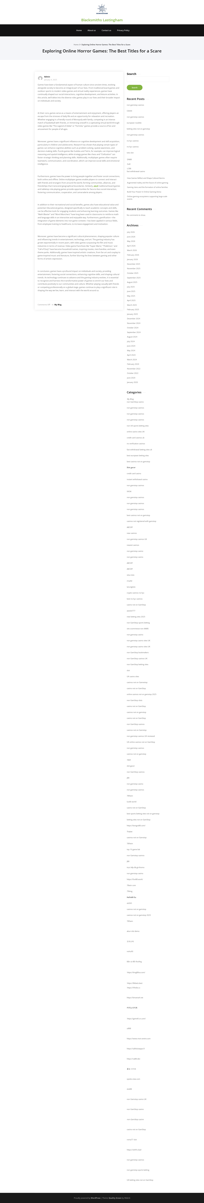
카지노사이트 (132, 1007)
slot (128, 670)
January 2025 (132, 314)
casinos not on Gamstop (137, 730)
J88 (128, 861)
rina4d (129, 581)
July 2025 (131, 287)
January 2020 (132, 382)
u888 (129, 1028)
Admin (47, 76)
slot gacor (131, 766)
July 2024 (131, 341)
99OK (129, 491)
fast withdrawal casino (136, 171)
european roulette (134, 123)
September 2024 (134, 332)
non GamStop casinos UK (137, 658)
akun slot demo (133, 931)
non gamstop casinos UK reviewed (141, 736)
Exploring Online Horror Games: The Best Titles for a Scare (106, 44)
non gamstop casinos (135, 105)
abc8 (96, 186)
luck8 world (131, 801)
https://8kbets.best (134, 983)
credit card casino (134, 473)
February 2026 (133, 255)
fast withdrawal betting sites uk (139, 449)
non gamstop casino (135, 551)
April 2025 (131, 300)
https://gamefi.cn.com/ (136, 1018)
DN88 (129, 159)
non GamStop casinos (135, 724)
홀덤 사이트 (131, 1069)
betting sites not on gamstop (138, 129)
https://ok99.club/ (134, 1150)
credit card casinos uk (135, 437)
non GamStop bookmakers (138, 652)
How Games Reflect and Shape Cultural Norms (146, 178)
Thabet (129, 831)
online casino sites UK (135, 431)
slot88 (129, 1089)
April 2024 (131, 355)
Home (79, 30)
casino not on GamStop (136, 605)
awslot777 (131, 611)
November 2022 (133, 368)
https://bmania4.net (135, 997)
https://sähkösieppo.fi (136, 1048)
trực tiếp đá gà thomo (135, 867)
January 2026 (132, 259)
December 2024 (133, 318)
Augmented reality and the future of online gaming (147, 182)
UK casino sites (133, 676)
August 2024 (132, 337)
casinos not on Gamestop (137, 682)
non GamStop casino (135, 402)
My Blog (57, 304)
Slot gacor (131, 467)
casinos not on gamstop (136, 712)
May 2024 (131, 350)
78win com (131, 885)
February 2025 (133, 309)
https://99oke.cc (133, 987)
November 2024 (133, 323)
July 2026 (131, 232)
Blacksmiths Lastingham (102, 19)
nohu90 (130, 951)
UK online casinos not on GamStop (141, 742)
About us (92, 30)
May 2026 (131, 241)
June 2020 (131, 378)
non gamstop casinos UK (137, 539)
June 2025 (131, 291)
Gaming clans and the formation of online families (147, 187)
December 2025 (133, 264)
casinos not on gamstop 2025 (139, 915)
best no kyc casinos (134, 599)
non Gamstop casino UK (136, 1099)
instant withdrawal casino (137, 479)
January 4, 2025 (50, 79)
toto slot (130, 152)
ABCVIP (130, 527)
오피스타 (130, 941)
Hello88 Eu (131, 897)
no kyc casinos (133, 141)
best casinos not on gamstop (138, 461)
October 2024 (132, 327)
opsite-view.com (133, 1079)
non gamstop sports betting (138, 1170)
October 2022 (132, 373)
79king (129, 891)
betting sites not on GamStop (138, 819)
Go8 (128, 164)
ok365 (129, 903)
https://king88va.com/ (136, 972)
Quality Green (115, 1198)
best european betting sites (138, 455)
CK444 (129, 111)
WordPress (95, 1198)
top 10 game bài (133, 849)
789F (129, 760)
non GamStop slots (134, 700)
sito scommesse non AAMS (138, 628)
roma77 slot (132, 1139)
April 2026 (131, 246)
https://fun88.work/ (135, 879)
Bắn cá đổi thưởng (134, 961)
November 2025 (133, 268)
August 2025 (132, 282)
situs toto (130, 575)
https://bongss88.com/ (136, 825)
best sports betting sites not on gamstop (143, 813)
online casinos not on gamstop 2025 (141, 694)
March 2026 (132, 250)
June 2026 (131, 236)
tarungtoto (131, 587)
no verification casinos (136, 443)
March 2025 (132, 305)
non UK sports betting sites (138, 426)
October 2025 (132, 273)
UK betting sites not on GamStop (140, 1180)
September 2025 (134, 277)
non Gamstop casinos (135, 855)
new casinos (132, 533)
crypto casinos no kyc (135, 593)
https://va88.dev (133, 1059)
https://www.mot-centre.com (139, 1038)
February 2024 (133, 364)
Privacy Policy (123, 30)
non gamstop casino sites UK (138, 640)
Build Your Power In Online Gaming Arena (144, 192)
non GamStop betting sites (137, 664)
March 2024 (132, 359)
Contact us (106, 30)
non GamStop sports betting (138, 622)
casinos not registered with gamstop (141, 521)
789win (130, 796)
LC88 (129, 168)
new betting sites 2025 (136, 616)
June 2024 (131, 346)
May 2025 (131, 296)
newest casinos (133, 545)
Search (131, 74)
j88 (128, 778)
